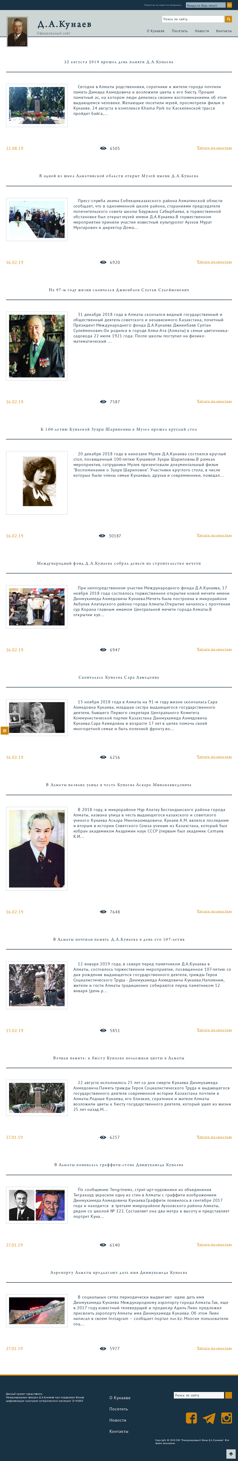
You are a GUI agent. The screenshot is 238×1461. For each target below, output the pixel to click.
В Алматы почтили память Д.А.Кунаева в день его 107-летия (119, 940)
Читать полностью (214, 148)
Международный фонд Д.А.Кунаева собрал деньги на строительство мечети (119, 564)
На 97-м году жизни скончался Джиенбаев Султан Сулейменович (119, 290)
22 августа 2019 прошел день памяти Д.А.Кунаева (119, 62)
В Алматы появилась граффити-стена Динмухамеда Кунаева (119, 1165)
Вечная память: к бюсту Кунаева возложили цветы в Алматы (119, 1058)
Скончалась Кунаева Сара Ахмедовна (119, 678)
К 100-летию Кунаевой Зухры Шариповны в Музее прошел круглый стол (119, 430)
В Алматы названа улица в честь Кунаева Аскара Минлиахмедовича (119, 785)
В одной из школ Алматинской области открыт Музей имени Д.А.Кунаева (119, 176)
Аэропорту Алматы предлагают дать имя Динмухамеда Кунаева (119, 1273)
